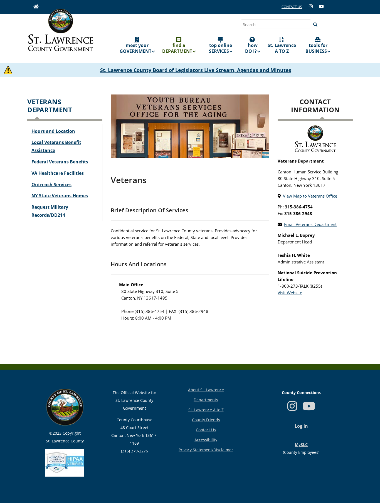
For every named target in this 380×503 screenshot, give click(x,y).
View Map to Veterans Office (310, 196)
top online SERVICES (220, 48)
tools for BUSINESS (316, 48)
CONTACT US (292, 6)
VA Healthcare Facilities (57, 173)
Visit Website (290, 292)
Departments (206, 399)
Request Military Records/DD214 (49, 211)
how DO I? (251, 48)
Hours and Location (53, 131)
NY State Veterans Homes (59, 196)
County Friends (206, 419)
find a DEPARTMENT (177, 48)
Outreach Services (51, 184)
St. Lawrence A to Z (206, 409)
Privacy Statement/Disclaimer (206, 449)
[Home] (60, 34)
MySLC (301, 444)
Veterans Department (49, 105)
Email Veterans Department (310, 224)
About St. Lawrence (206, 389)
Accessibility (205, 439)
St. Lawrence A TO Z (282, 48)
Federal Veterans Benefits (59, 162)
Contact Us (206, 429)
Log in (301, 426)
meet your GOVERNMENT (135, 48)
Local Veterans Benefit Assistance (56, 146)
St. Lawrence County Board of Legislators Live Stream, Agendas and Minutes (195, 70)
